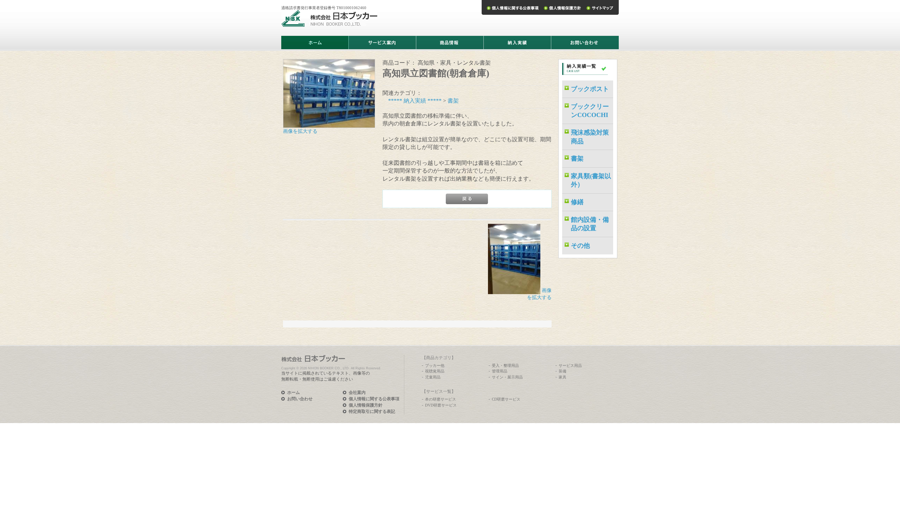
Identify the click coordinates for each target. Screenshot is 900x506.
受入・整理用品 (505, 365)
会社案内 (357, 392)
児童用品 (433, 377)
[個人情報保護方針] (562, 7)
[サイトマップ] (601, 7)
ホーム (293, 392)
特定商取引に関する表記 (372, 411)
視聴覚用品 (434, 371)
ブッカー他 (434, 365)
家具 (562, 377)
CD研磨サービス (506, 399)
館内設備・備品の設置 (590, 224)
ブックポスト (590, 88)
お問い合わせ (300, 398)
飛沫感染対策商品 (590, 137)
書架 (453, 101)
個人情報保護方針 (365, 405)
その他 (580, 245)
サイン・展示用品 (507, 377)
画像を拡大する (300, 131)
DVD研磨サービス (441, 405)
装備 (562, 371)
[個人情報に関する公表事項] (511, 7)
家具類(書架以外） (591, 180)
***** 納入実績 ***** (415, 101)
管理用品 (499, 371)
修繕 (577, 202)
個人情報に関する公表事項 (374, 398)
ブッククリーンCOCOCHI (590, 111)
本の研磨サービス (440, 399)
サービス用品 (570, 365)
